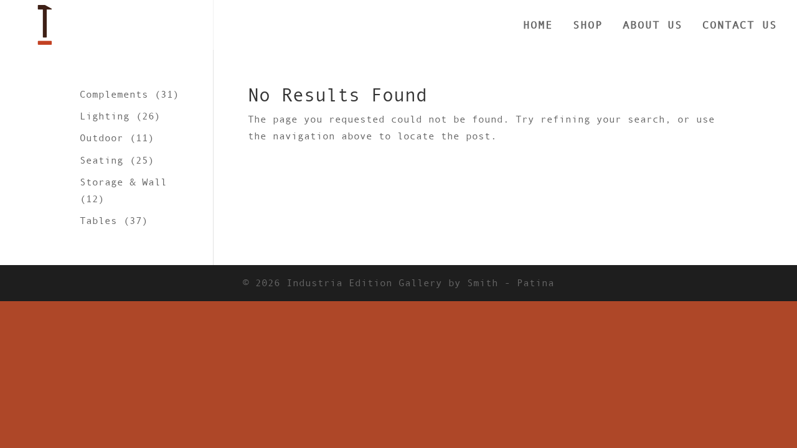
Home (538, 26)
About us (652, 26)
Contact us (739, 26)
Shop (588, 26)
